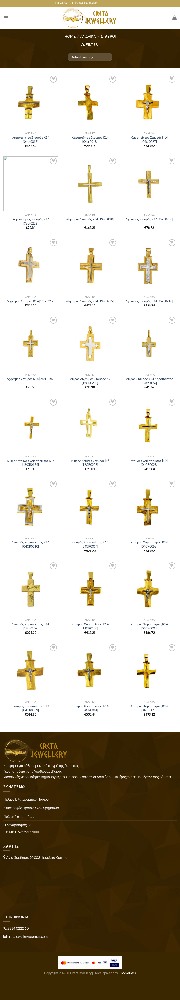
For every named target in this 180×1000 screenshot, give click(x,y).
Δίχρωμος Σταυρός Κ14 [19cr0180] (90, 219)
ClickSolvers (127, 973)
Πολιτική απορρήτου (19, 816)
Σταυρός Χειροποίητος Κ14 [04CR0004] (149, 626)
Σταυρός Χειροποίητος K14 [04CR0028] (149, 463)
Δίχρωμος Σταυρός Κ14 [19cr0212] (30, 301)
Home (70, 36)
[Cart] (174, 17)
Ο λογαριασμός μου (18, 825)
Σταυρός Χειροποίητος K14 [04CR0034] (89, 544)
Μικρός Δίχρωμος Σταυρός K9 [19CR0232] (90, 381)
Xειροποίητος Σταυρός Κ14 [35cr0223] (30, 221)
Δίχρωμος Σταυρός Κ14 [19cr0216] (149, 301)
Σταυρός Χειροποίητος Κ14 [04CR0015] (149, 708)
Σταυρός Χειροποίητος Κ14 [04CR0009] (30, 708)
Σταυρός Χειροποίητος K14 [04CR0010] (30, 544)
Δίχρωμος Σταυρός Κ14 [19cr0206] (149, 219)
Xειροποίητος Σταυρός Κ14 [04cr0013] (30, 139)
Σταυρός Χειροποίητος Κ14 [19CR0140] (90, 626)
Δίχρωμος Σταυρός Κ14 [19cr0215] (90, 301)
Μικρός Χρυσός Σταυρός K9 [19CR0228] (90, 463)
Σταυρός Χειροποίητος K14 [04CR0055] (149, 544)
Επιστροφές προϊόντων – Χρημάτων (31, 808)
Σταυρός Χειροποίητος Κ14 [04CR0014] (90, 708)
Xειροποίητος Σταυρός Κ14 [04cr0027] (149, 139)
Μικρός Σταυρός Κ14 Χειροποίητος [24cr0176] (149, 381)
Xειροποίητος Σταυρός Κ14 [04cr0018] (90, 139)
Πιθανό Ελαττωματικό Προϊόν (26, 799)
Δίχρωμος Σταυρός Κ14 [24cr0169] (30, 379)
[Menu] (6, 17)
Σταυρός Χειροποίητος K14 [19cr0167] (30, 626)
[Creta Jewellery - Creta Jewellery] (90, 17)
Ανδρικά (88, 36)
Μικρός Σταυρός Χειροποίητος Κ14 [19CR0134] (30, 463)
